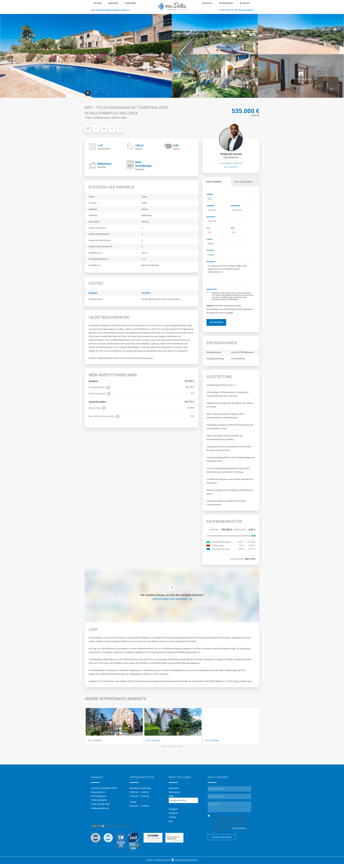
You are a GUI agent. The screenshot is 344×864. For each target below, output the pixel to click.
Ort (233, 228)
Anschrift (211, 217)
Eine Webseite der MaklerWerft (186, 860)
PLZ (208, 228)
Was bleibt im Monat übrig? (102, 416)
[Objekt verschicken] (104, 128)
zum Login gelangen (243, 181)
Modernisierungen (97, 393)
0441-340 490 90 (227, 10)
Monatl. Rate (95, 408)
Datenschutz (174, 792)
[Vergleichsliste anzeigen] (96, 128)
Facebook (173, 813)
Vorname (211, 206)
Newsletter (212, 289)
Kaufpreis (93, 381)
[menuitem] (110, 10)
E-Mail (210, 239)
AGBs (171, 796)
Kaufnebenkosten (97, 387)
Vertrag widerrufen (177, 800)
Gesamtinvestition (97, 402)
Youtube (172, 817)
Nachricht (211, 262)
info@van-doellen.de (245, 10)
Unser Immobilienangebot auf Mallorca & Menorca (110, 10)
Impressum (174, 788)
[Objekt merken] (88, 128)
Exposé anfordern (213, 181)
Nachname (236, 206)
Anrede (210, 194)
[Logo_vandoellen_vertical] (172, 6)
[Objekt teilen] (112, 128)
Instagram (173, 809)
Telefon (210, 250)
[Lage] (88, 93)
